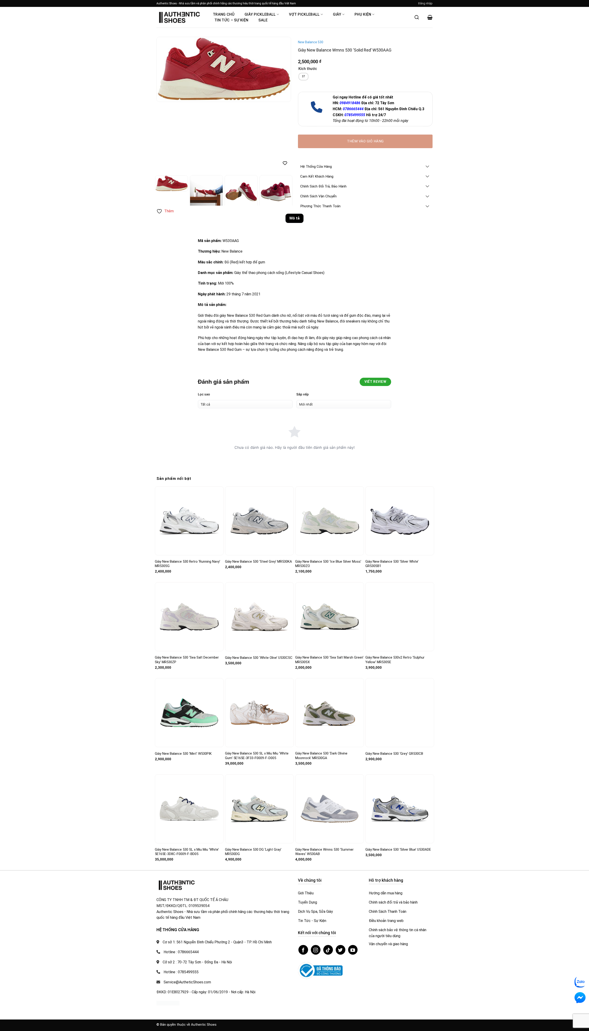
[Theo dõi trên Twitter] (340, 950)
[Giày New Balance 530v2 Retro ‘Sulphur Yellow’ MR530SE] (399, 616)
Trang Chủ (223, 14)
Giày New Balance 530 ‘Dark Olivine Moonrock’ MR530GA (321, 755)
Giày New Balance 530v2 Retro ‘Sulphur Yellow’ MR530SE (394, 659)
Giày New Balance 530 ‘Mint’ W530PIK (183, 754)
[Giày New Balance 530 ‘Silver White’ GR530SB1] (399, 520)
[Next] (282, 69)
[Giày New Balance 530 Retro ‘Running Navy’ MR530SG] (189, 520)
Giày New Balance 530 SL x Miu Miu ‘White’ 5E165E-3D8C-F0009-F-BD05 (187, 851)
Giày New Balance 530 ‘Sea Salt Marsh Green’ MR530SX (329, 659)
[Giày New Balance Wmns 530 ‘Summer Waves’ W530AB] (329, 808)
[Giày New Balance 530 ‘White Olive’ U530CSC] (259, 617)
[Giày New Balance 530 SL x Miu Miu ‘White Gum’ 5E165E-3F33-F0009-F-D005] (259, 712)
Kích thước (307, 69)
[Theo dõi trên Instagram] (315, 950)
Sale (263, 20)
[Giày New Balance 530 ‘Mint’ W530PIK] (189, 713)
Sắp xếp (302, 394)
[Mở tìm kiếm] (416, 17)
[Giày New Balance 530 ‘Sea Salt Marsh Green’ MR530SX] (329, 616)
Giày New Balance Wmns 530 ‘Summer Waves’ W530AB (324, 851)
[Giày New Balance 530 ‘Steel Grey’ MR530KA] (259, 521)
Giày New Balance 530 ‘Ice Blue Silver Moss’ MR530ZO (328, 563)
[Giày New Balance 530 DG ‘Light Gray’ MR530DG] (259, 808)
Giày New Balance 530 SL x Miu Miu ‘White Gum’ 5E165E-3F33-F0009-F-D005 (257, 755)
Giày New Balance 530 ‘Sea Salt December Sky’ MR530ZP (187, 659)
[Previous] (165, 69)
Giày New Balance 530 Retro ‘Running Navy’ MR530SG (187, 563)
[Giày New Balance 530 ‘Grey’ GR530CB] (399, 712)
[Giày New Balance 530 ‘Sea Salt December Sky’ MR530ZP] (189, 616)
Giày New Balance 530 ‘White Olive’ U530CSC (258, 658)
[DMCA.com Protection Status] (167, 1003)
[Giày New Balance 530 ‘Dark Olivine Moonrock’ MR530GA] (329, 712)
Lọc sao (204, 394)
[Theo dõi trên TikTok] (328, 950)
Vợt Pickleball (304, 14)
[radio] (303, 76)
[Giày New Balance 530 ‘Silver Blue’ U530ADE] (399, 809)
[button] (425, 3)
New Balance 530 (310, 42)
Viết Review (375, 382)
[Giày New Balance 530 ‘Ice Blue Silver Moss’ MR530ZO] (329, 520)
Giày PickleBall (260, 14)
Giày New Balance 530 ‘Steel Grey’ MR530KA (258, 561)
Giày (337, 14)
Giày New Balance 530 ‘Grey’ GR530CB (394, 754)
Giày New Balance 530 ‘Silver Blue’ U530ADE (398, 849)
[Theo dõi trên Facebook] (303, 950)
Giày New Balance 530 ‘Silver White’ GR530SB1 (392, 563)
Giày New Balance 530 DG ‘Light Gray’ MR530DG (253, 851)
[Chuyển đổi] (427, 167)
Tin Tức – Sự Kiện (231, 20)
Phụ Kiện (363, 14)
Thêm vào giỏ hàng (365, 141)
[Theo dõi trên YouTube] (353, 950)
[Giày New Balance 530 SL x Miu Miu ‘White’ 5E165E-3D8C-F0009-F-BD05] (189, 809)
